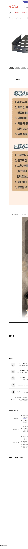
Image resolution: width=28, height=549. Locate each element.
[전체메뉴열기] (10, 12)
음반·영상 (24, 12)
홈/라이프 (14, 18)
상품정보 (18, 80)
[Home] (9, 18)
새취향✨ (17, 12)
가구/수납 (21, 18)
